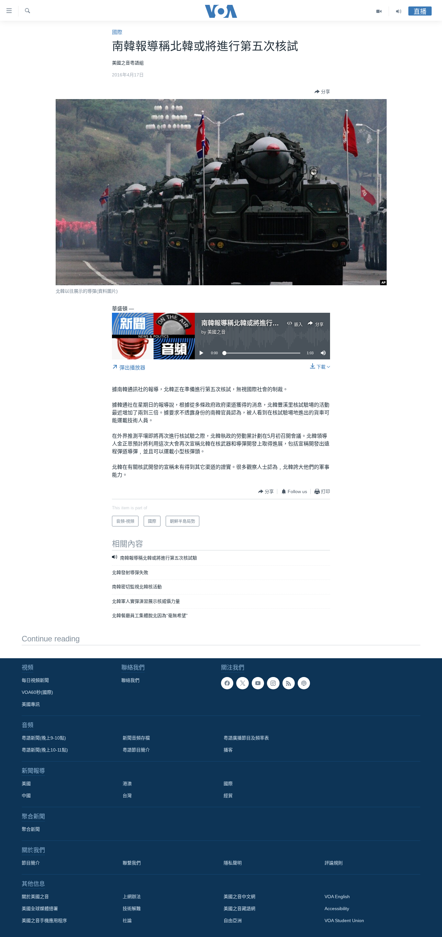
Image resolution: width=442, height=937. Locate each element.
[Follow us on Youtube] (258, 683)
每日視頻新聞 (35, 680)
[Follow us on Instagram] (273, 683)
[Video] (379, 11)
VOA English (337, 896)
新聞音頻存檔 (136, 737)
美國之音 (216, 331)
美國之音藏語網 (239, 908)
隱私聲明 (233, 862)
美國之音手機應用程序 (44, 920)
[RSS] (288, 683)
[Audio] (398, 11)
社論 (127, 920)
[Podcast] (304, 683)
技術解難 (132, 908)
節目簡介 (31, 862)
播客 (228, 749)
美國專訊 (31, 704)
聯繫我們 (132, 862)
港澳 (127, 783)
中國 (26, 795)
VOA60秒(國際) (37, 692)
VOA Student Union (344, 920)
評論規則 (334, 862)
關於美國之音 (35, 896)
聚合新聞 (31, 829)
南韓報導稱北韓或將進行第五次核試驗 (256, 323)
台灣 (127, 795)
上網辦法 (132, 896)
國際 (117, 32)
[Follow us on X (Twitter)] (242, 683)
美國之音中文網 (239, 896)
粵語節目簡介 (136, 749)
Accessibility (337, 908)
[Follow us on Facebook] (227, 683)
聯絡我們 (130, 680)
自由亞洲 (233, 920)
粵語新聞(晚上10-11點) (45, 749)
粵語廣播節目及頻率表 (246, 737)
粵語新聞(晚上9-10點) (44, 737)
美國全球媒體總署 (40, 908)
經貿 (228, 795)
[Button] (322, 92)
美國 (26, 783)
